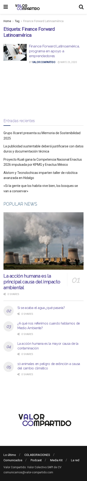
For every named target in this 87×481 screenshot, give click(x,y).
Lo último (9, 455)
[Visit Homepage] (27, 7)
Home (7, 21)
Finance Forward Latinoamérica (43, 21)
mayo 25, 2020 (68, 62)
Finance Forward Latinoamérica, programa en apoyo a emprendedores (54, 51)
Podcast (36, 460)
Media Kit (56, 460)
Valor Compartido (43, 62)
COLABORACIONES (37, 455)
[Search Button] (81, 7)
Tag (17, 21)
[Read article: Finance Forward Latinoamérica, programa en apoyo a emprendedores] (15, 52)
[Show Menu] (5, 7)
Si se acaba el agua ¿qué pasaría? (41, 308)
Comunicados (12, 460)
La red (75, 460)
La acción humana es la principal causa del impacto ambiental (31, 281)
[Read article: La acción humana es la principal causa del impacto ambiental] (43, 241)
